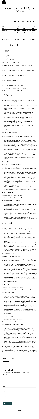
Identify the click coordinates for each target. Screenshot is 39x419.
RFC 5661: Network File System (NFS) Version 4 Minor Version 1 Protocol (20, 70)
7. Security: (6, 58)
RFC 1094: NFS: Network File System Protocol (14, 85)
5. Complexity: (7, 55)
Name (4, 386)
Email (4, 391)
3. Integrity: (6, 52)
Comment (5, 374)
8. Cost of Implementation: (9, 59)
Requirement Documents (8, 48)
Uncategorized (6, 361)
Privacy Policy (19, 410)
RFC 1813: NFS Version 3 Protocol (11, 80)
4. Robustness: (6, 54)
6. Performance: (7, 56)
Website (4, 396)
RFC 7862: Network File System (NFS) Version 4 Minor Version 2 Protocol (20, 65)
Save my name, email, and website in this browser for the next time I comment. (19, 400)
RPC (21, 90)
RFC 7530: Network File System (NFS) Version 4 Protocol (16, 75)
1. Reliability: (6, 50)
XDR (18, 90)
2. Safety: (6, 51)
